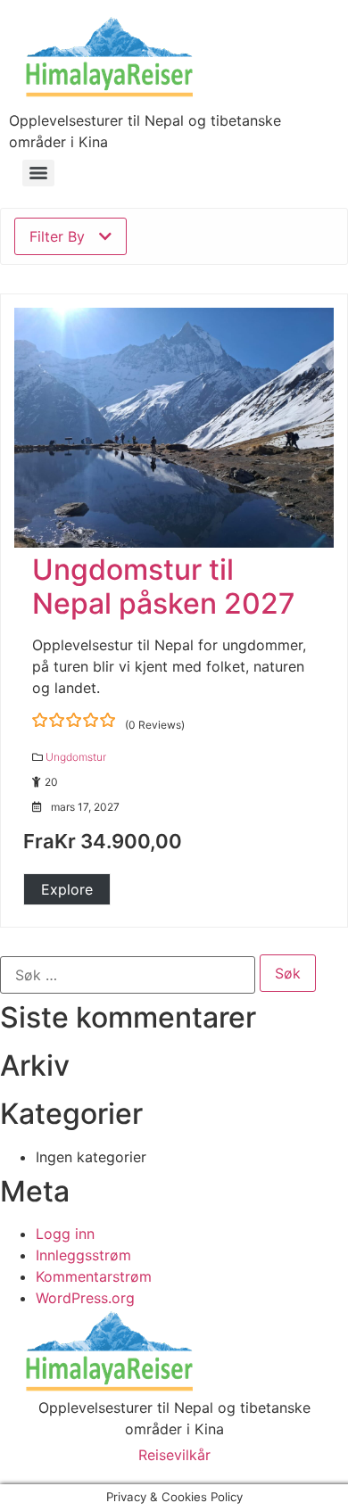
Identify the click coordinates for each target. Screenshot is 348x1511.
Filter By (57, 236)
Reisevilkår (174, 1455)
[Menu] (38, 173)
